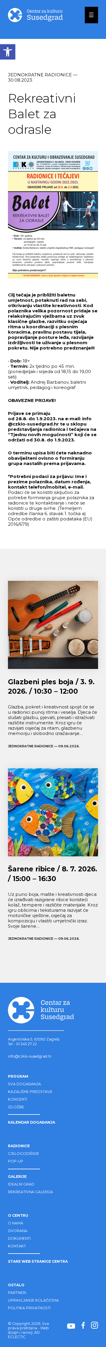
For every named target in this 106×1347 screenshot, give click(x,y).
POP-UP (15, 1161)
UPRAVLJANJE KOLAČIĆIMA (33, 1300)
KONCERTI (17, 1099)
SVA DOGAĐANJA (24, 1084)
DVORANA (17, 1231)
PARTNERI (17, 1292)
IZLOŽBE (16, 1107)
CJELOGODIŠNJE (23, 1153)
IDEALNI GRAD (21, 1184)
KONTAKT (17, 1246)
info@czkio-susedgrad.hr (30, 1056)
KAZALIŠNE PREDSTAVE (30, 1091)
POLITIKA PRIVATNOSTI (29, 1308)
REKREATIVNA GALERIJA (30, 1192)
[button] (7, 52)
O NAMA (15, 1223)
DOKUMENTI (19, 1238)
